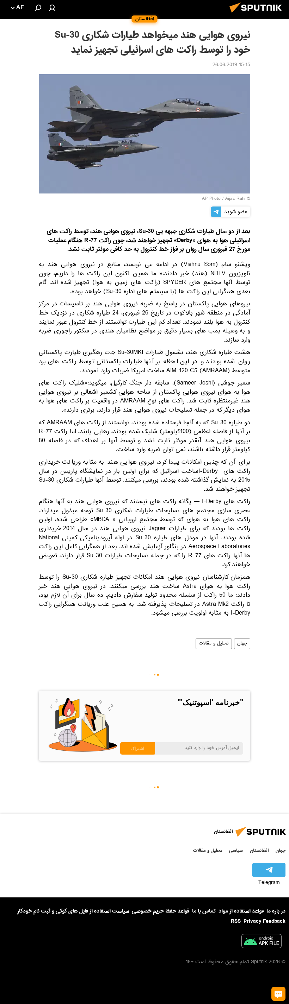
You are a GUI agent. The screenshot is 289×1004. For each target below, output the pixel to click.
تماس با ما (204, 911)
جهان (242, 644)
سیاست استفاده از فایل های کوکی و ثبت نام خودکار (73, 911)
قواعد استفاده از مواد (241, 911)
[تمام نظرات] (278, 994)
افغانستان (259, 850)
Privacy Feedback (264, 921)
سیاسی (236, 850)
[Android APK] (261, 942)
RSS (236, 921)
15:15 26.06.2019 (231, 65)
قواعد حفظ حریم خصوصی (160, 911)
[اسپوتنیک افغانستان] (258, 15)
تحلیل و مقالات (214, 644)
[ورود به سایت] (52, 8)
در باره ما (275, 911)
